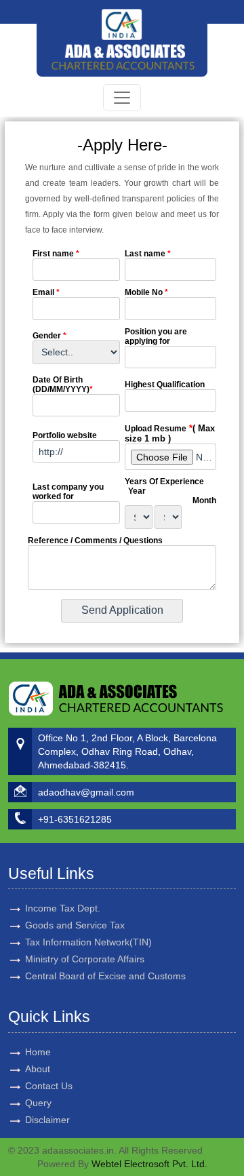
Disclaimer (47, 1119)
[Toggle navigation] (122, 97)
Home (38, 1051)
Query (38, 1102)
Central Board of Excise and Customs (105, 976)
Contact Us (49, 1085)
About (37, 1068)
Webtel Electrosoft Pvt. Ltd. (149, 1163)
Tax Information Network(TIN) (88, 942)
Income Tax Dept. (62, 908)
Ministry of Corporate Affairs (84, 959)
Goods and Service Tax (75, 925)
